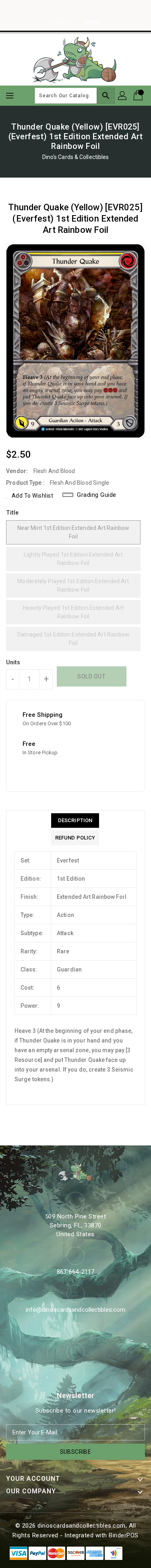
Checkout (61, 22)
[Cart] (139, 96)
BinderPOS (124, 1535)
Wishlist (93, 22)
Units (13, 662)
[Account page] (123, 96)
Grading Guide (96, 494)
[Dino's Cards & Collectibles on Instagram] (76, 9)
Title (12, 512)
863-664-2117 (75, 1271)
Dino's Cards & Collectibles (75, 157)
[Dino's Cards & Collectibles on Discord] (91, 9)
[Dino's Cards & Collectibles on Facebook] (60, 9)
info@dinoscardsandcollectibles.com (75, 1309)
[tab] (75, 820)
